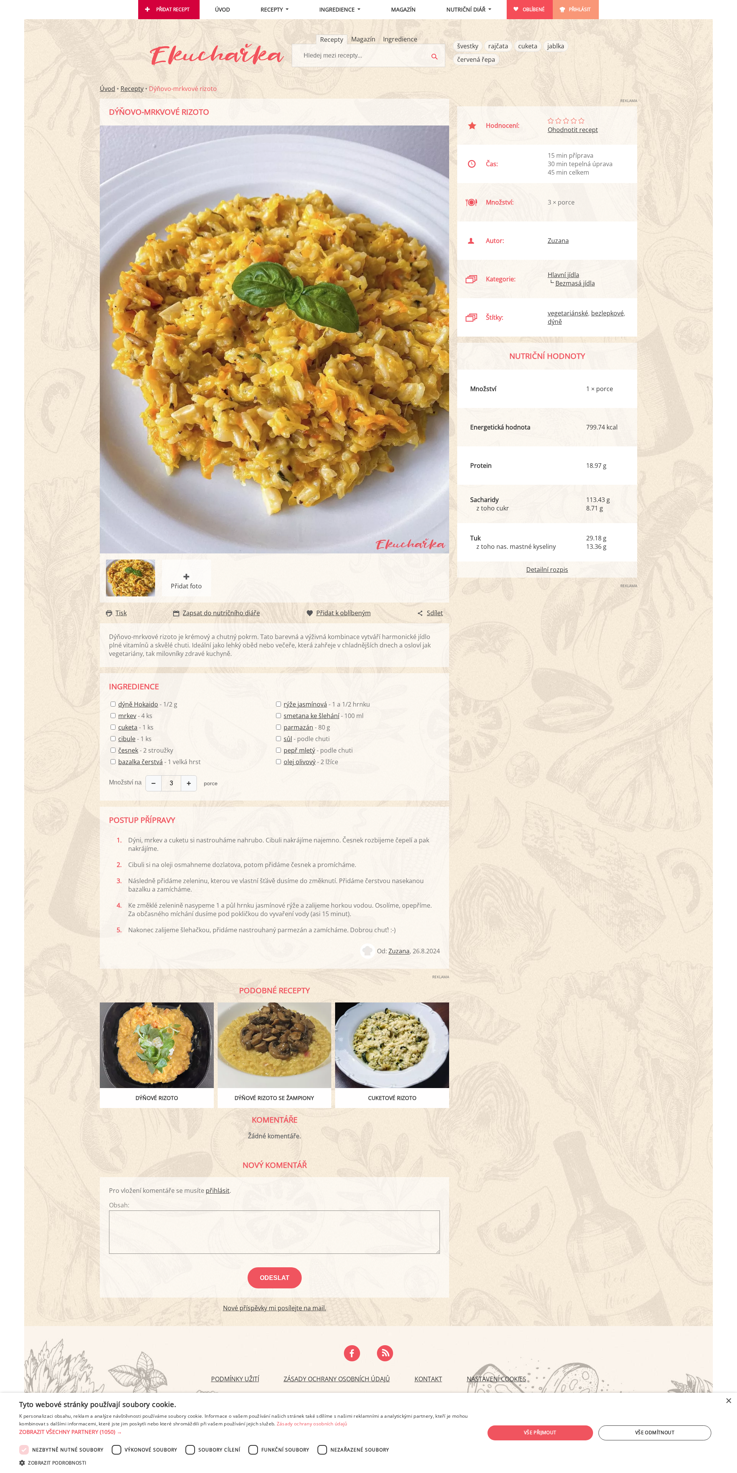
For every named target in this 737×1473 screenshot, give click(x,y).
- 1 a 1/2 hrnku (327, 704)
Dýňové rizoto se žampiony (274, 1097)
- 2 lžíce (311, 762)
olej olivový (300, 762)
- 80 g (307, 727)
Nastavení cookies (496, 1379)
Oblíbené (534, 9)
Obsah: (119, 1205)
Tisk (121, 613)
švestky (467, 46)
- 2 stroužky (145, 750)
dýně (555, 321)
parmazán (298, 727)
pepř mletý (299, 750)
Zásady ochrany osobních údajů (337, 1379)
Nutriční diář (466, 9)
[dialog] (368, 1433)
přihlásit (218, 1190)
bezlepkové (607, 313)
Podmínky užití (235, 1379)
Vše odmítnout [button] (654, 1432)
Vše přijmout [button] (540, 1432)
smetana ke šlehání (311, 716)
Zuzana (399, 951)
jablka (555, 46)
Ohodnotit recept (573, 130)
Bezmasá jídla (575, 283)
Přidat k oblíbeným (343, 613)
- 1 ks (136, 727)
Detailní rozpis (547, 569)
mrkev (127, 716)
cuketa (527, 46)
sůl (288, 739)
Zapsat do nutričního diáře (221, 613)
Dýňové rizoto (157, 1097)
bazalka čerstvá (140, 762)
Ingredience (337, 9)
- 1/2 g (147, 704)
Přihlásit (580, 9)
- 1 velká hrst (159, 762)
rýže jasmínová (305, 704)
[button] (245, 1432)
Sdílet (435, 613)
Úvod (222, 9)
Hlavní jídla (563, 275)
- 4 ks (135, 716)
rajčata (498, 46)
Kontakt (428, 1379)
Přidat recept (173, 9)
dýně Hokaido (138, 704)
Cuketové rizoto (392, 1097)
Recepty (272, 9)
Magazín (403, 9)
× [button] (728, 1401)
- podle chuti (307, 739)
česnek (128, 750)
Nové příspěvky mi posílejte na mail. (274, 1308)
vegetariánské (568, 313)
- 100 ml (324, 716)
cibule (127, 739)
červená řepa (476, 59)
